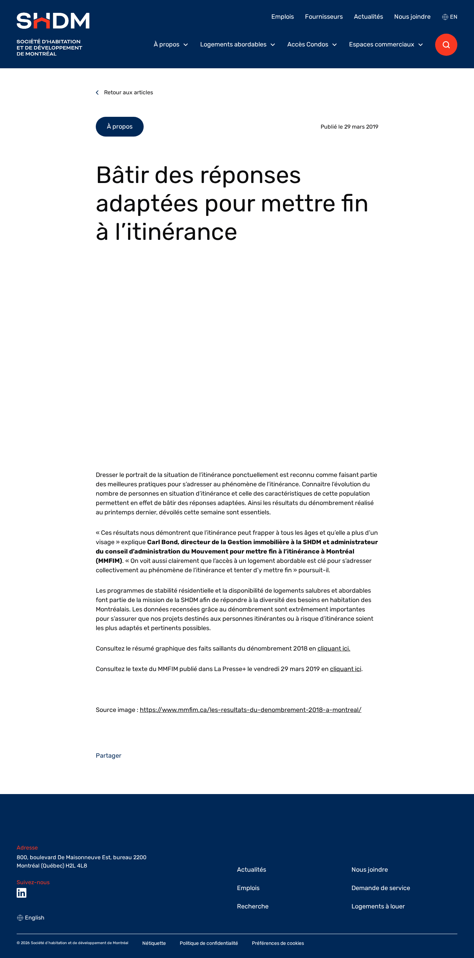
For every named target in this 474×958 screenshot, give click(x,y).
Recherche (253, 906)
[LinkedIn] (21, 893)
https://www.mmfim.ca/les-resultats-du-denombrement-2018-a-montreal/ (251, 710)
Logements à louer (378, 906)
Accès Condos (307, 44)
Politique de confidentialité (209, 943)
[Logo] (53, 34)
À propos (166, 44)
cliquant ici (345, 669)
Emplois (282, 16)
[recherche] (446, 45)
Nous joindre (412, 16)
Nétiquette (154, 943)
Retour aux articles (128, 92)
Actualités (368, 16)
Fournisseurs (324, 16)
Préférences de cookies (278, 943)
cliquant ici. (334, 648)
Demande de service (381, 888)
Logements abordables (233, 44)
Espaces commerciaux (381, 44)
